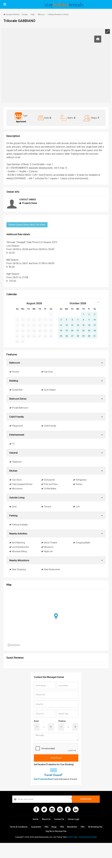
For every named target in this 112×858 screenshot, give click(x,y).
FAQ (46, 827)
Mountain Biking (19, 551)
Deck (14, 506)
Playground (17, 426)
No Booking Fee (95, 827)
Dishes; (79, 484)
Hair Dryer (48, 372)
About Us (46, 819)
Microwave (17, 488)
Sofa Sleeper (50, 390)
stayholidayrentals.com (43, 837)
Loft (77, 506)
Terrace (47, 506)
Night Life (48, 551)
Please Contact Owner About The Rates (27, 224)
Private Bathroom (20, 408)
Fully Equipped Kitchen (22, 484)
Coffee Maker (50, 488)
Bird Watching (18, 542)
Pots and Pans (51, 484)
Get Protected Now (43, 779)
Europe (25, 14)
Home (35, 819)
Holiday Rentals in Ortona (58, 14)
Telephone (17, 462)
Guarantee (36, 827)
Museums (48, 547)
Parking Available (20, 524)
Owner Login (73, 819)
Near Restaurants (52, 569)
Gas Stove (17, 480)
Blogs (54, 827)
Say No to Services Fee (56, 831)
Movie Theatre (50, 542)
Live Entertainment (20, 547)
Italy (32, 14)
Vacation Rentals (12, 14)
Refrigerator (81, 480)
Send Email (56, 758)
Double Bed (17, 390)
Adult (36, 721)
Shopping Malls (83, 542)
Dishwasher (49, 480)
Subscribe (86, 799)
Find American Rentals (88, 837)
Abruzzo (41, 14)
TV (13, 444)
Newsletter (72, 827)
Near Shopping (19, 569)
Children (62, 721)
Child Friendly (50, 426)
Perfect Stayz (72, 837)
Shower (15, 372)
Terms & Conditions (19, 827)
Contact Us (59, 819)
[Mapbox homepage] (13, 645)
